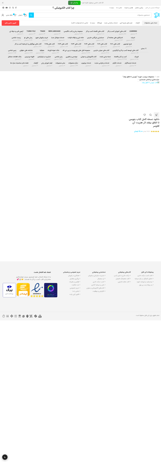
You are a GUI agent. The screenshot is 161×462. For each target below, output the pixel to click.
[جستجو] (31, 15)
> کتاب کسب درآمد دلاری (146, 275)
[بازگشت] (151, 48)
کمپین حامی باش (10, 23)
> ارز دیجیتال (101, 278)
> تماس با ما (76, 291)
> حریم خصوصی (75, 288)
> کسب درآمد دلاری (99, 282)
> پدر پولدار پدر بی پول (146, 285)
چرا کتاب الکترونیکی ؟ (63, 8)
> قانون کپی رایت (74, 294)
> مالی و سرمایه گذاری (98, 285)
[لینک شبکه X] (13, 8)
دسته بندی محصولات (150, 23)
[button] (156, 115)
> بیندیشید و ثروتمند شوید (145, 282)
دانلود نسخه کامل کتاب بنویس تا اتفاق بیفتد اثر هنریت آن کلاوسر (144, 122)
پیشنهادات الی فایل (147, 272)
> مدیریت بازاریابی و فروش (97, 275)
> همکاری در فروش (74, 275)
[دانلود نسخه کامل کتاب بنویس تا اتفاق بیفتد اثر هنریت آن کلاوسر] (144, 96)
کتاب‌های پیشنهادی (124, 272)
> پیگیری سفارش (75, 278)
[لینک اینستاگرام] (9, 8)
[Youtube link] (6, 8)
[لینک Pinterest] (3, 8)
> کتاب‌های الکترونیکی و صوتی (96, 288)
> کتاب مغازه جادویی (124, 282)
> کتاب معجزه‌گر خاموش (123, 278)
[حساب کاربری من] (3, 15)
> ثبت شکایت (76, 285)
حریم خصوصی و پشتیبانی (71, 272)
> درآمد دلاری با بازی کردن (122, 275)
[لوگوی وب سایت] (156, 15)
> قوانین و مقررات (74, 282)
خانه (158, 77)
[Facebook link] (16, 8)
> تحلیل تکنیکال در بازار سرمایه (144, 278)
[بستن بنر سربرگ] (3, 3)
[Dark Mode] (5, 457)
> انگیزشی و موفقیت (99, 291)
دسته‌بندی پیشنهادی (99, 272)
